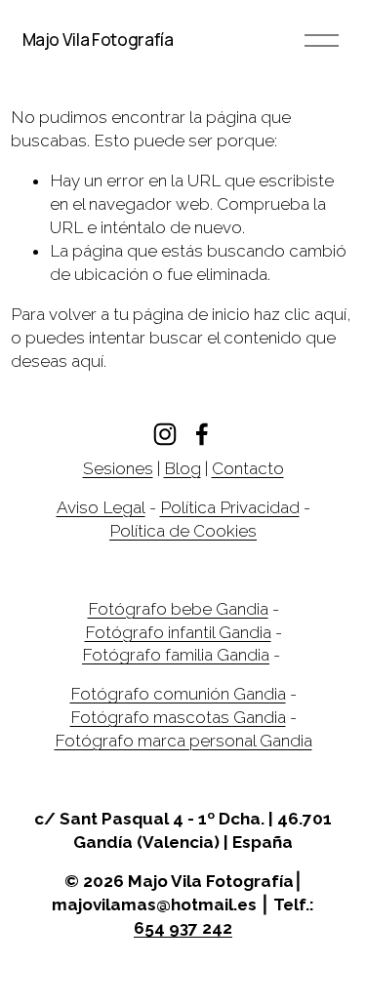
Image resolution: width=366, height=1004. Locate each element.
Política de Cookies (183, 531)
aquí (87, 361)
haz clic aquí (300, 314)
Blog (182, 468)
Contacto (248, 468)
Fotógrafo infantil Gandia (178, 632)
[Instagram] (165, 434)
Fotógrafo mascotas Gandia (178, 717)
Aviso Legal (101, 507)
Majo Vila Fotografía (98, 39)
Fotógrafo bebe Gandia (178, 609)
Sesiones (118, 468)
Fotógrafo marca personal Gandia (183, 740)
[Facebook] (202, 434)
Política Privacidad (230, 507)
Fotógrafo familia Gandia (175, 654)
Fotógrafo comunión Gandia (178, 693)
